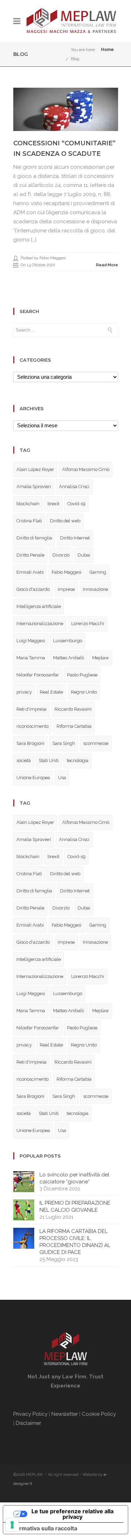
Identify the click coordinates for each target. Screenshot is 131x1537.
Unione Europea (33, 777)
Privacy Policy (30, 1414)
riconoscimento (32, 726)
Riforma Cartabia (74, 726)
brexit (53, 503)
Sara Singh (63, 743)
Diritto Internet (75, 538)
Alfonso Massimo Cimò (85, 469)
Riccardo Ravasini (73, 709)
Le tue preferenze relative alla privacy (72, 1514)
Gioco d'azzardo (33, 589)
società (23, 760)
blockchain (27, 503)
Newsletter (64, 1414)
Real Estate (51, 692)
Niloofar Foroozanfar (37, 674)
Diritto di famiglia (34, 538)
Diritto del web (65, 520)
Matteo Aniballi (68, 657)
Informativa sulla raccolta (43, 1528)
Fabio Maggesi (66, 572)
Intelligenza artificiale (38, 606)
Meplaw (100, 657)
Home (107, 49)
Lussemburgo (67, 640)
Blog (75, 58)
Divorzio (61, 555)
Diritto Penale (30, 555)
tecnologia (77, 760)
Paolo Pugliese (82, 674)
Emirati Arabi (30, 572)
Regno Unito (84, 692)
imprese (66, 589)
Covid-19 (76, 503)
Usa (62, 777)
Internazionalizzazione (39, 623)
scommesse (95, 743)
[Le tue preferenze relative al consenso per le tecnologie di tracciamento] (12, 1524)
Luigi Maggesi (30, 640)
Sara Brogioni (30, 743)
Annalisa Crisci (74, 486)
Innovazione (95, 589)
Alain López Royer (35, 469)
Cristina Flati (29, 520)
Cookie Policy (99, 1414)
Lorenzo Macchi (87, 623)
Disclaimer (29, 1423)
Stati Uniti (49, 760)
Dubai (84, 555)
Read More (107, 265)
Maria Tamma (30, 657)
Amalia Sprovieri (33, 486)
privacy (24, 692)
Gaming (97, 572)
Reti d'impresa (31, 709)
